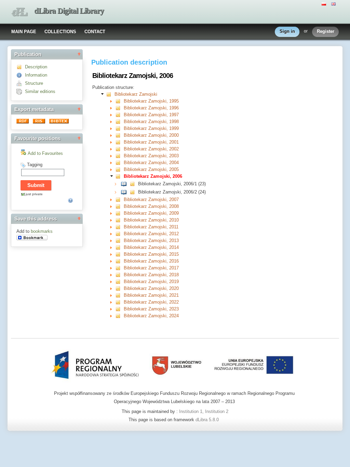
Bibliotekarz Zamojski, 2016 (151, 261)
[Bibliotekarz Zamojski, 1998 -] (119, 121)
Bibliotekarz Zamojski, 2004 (151, 162)
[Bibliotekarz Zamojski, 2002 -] (119, 148)
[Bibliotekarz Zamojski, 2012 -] (119, 233)
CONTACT (94, 31)
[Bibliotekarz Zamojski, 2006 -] (119, 176)
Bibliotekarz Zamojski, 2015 (151, 254)
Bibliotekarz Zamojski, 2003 (151, 155)
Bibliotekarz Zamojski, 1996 (151, 107)
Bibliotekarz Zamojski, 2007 (151, 199)
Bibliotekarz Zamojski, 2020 (151, 288)
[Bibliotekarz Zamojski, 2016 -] (119, 261)
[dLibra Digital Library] (19, 12)
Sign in (287, 31)
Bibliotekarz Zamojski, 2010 (151, 220)
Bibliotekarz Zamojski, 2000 (151, 135)
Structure (34, 83)
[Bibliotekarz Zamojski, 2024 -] (119, 315)
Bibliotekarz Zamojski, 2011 (151, 226)
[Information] (20, 75)
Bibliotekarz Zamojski (136, 94)
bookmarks (42, 231)
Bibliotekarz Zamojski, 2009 (151, 213)
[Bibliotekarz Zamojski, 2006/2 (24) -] (125, 192)
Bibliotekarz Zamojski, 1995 (151, 101)
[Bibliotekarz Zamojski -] (110, 94)
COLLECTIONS (60, 31)
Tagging (34, 164)
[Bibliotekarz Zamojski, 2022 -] (119, 302)
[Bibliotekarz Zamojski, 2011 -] (119, 226)
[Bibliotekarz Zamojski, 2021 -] (119, 295)
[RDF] (23, 121)
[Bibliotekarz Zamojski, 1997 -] (119, 114)
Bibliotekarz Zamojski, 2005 (151, 169)
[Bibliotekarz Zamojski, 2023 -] (119, 308)
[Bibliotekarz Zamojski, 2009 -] (119, 213)
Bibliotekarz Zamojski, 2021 (151, 295)
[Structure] (20, 83)
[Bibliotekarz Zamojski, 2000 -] (119, 135)
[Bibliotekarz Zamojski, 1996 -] (119, 107)
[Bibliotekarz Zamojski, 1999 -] (119, 128)
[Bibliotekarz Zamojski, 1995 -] (119, 101)
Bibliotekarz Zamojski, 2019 (151, 281)
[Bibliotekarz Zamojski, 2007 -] (119, 199)
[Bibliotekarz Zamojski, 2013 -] (119, 240)
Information (36, 75)
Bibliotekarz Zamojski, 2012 (151, 233)
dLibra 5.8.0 (208, 419)
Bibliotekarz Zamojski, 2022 (151, 302)
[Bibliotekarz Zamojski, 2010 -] (119, 220)
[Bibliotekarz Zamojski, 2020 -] (119, 288)
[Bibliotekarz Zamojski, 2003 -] (119, 155)
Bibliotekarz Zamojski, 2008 (151, 206)
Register (325, 31)
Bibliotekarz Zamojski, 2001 (151, 142)
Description (36, 66)
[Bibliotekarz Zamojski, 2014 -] (119, 247)
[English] (334, 3)
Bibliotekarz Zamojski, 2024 (151, 315)
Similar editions (40, 91)
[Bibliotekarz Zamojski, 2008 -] (119, 206)
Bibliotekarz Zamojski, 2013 (151, 240)
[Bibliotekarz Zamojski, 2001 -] (119, 142)
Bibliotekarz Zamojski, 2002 (151, 148)
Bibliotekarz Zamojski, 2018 (151, 274)
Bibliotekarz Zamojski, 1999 (151, 128)
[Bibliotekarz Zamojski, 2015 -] (119, 254)
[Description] (20, 66)
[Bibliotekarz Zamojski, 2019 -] (119, 281)
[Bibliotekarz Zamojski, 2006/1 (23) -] (125, 183)
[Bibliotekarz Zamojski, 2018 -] (119, 274)
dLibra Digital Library (69, 10)
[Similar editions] (20, 91)
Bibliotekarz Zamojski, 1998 (151, 121)
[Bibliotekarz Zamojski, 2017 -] (119, 267)
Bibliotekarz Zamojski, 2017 (151, 267)
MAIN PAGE (23, 31)
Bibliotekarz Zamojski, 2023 (151, 308)
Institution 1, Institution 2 (203, 411)
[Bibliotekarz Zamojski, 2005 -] (119, 169)
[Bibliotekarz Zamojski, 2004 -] (119, 162)
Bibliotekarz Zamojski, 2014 (151, 247)
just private (34, 194)
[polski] (325, 3)
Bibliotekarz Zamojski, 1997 (151, 114)
